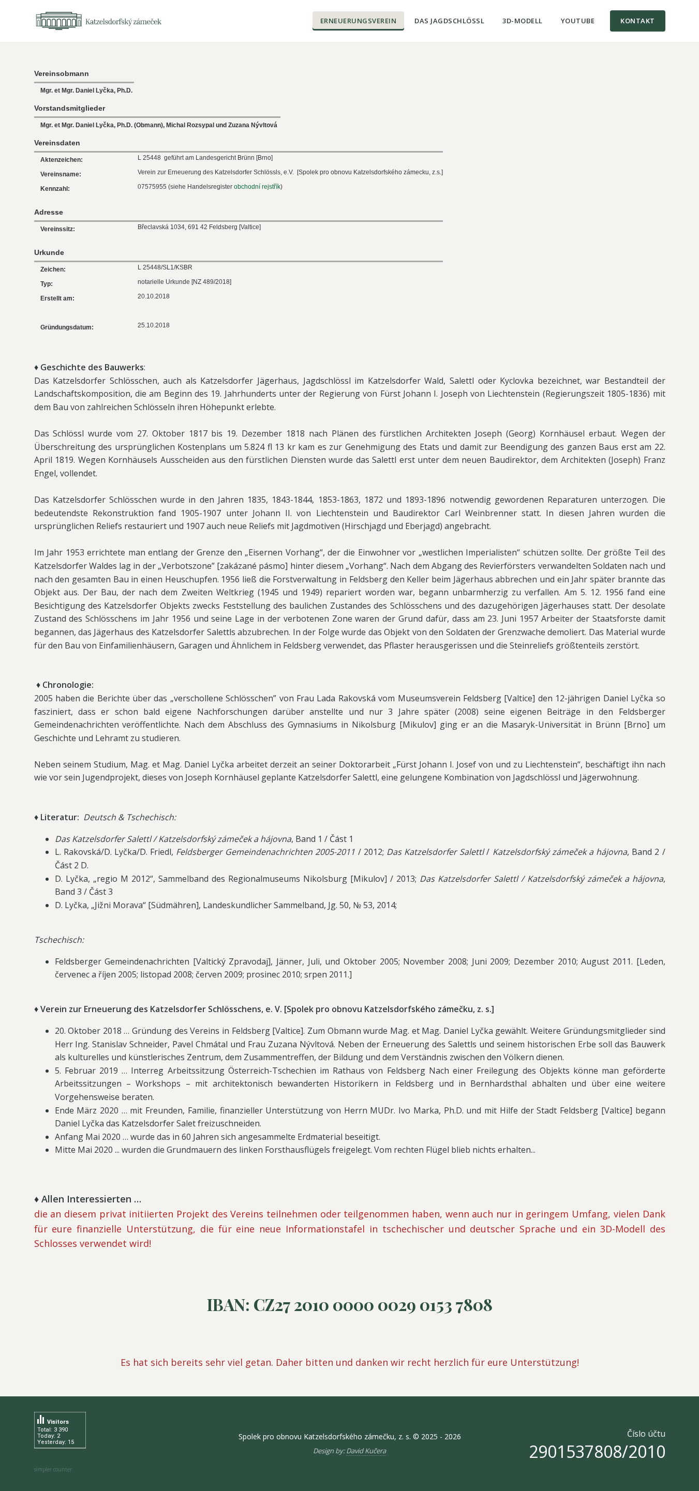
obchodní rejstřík (257, 186)
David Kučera (366, 1450)
